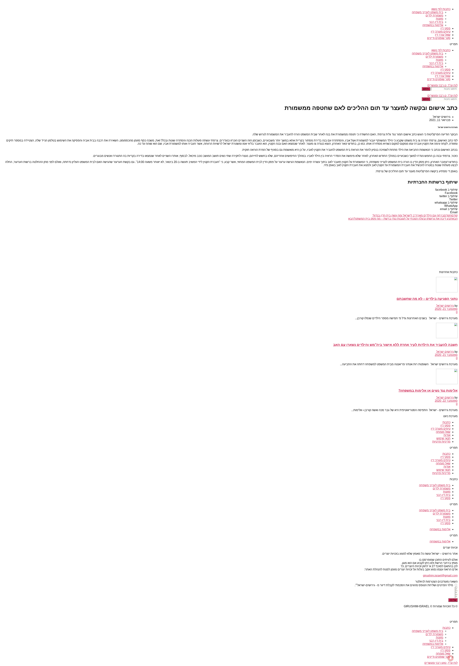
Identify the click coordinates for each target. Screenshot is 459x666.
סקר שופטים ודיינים (438, 38)
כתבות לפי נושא (440, 9)
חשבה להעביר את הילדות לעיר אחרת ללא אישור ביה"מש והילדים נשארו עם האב (395, 344)
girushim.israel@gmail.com (440, 575)
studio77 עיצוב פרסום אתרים (440, 612)
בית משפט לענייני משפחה (427, 12)
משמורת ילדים (434, 15)
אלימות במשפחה (432, 25)
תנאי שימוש (443, 438)
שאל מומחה (443, 431)
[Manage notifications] (450, 658)
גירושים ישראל (445, 305)
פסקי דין (445, 28)
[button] (229, 44)
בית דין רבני (436, 21)
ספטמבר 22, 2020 (446, 400)
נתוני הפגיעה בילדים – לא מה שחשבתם (427, 298)
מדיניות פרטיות (441, 441)
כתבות (446, 422)
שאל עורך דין (442, 34)
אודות (447, 435)
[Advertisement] (350, 245)
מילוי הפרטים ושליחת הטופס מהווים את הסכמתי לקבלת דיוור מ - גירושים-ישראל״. (404, 585)
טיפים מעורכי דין (440, 31)
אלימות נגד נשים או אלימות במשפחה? (428, 390)
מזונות (439, 18)
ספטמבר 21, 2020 (446, 308)
